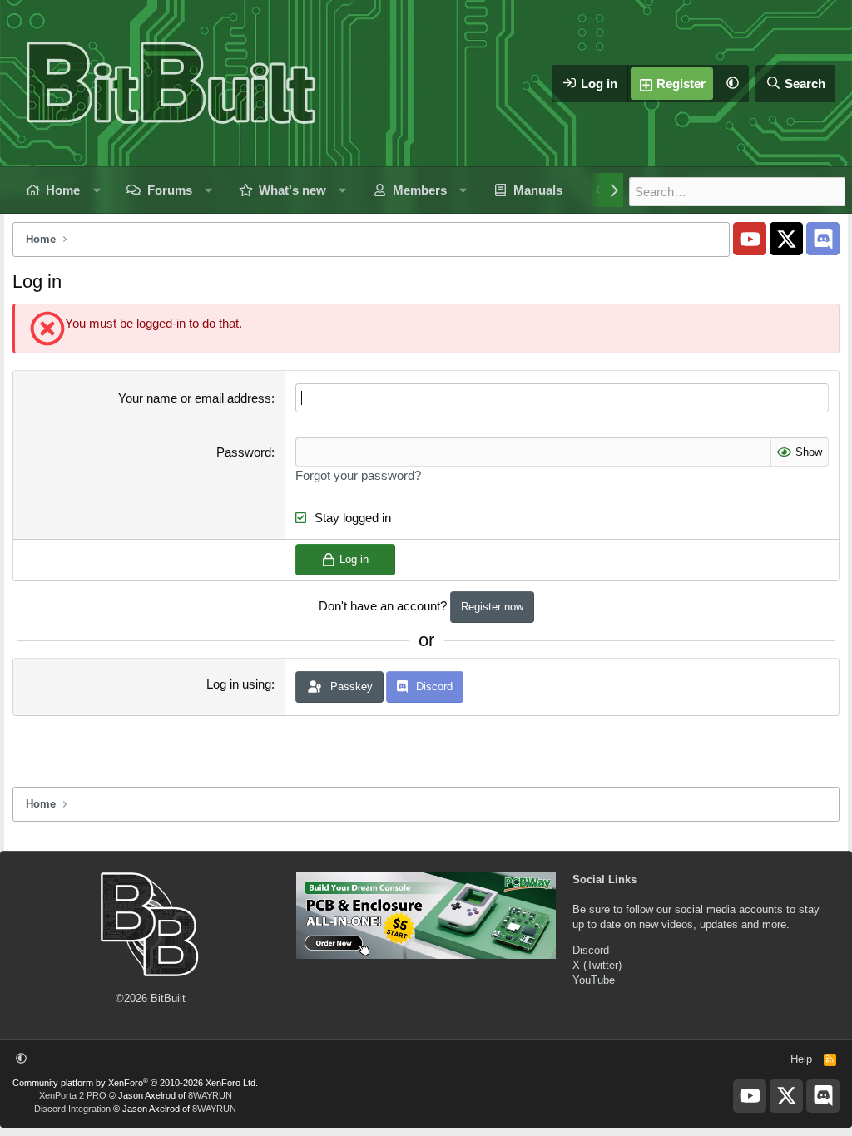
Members (420, 190)
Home (63, 190)
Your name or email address (194, 398)
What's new (292, 190)
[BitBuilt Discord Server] (823, 238)
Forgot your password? (358, 475)
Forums (169, 190)
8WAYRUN (210, 1095)
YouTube (593, 980)
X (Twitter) (597, 965)
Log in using (238, 684)
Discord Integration (72, 1109)
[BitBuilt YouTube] (749, 238)
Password (243, 452)
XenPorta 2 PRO (72, 1095)
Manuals (537, 190)
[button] (732, 83)
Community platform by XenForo (135, 1083)
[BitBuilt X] (786, 238)
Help (801, 1059)
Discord (590, 950)
